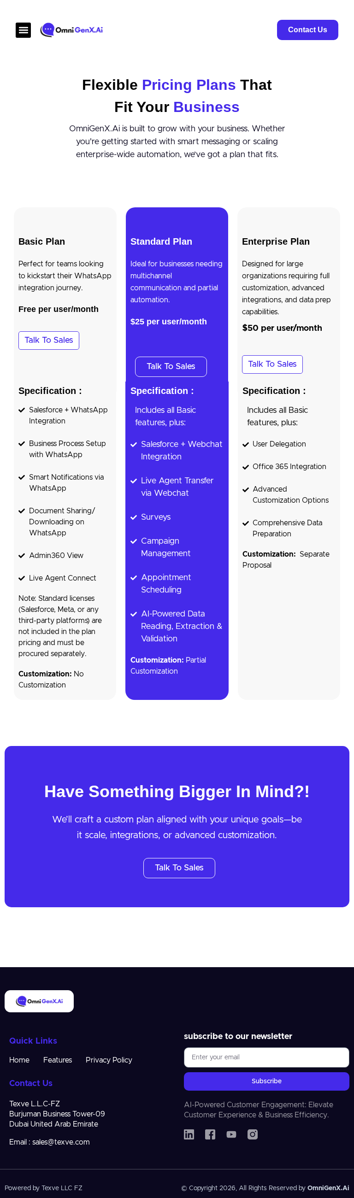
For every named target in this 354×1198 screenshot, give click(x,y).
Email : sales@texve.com (49, 1142)
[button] (23, 30)
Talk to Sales (48, 340)
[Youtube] (231, 1134)
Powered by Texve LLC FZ (44, 1188)
